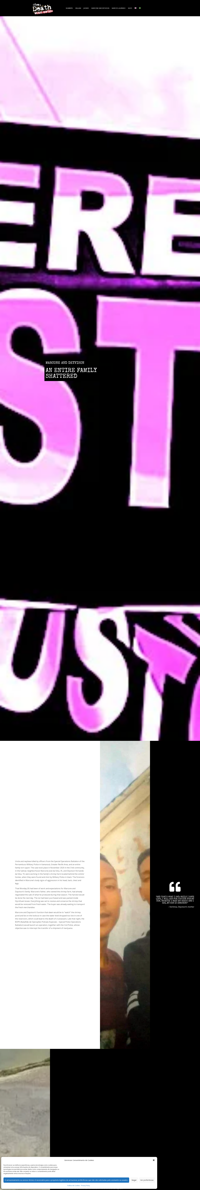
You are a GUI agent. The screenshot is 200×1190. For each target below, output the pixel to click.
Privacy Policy (85, 1186)
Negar (134, 1180)
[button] (154, 1160)
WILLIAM (78, 8)
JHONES (86, 8)
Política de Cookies (73, 1186)
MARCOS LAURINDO (118, 8)
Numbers (69, 8)
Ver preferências (147, 1180)
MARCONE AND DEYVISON (100, 8)
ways (130, 8)
